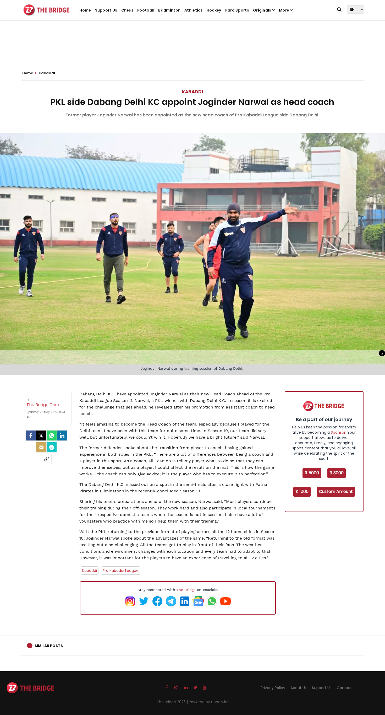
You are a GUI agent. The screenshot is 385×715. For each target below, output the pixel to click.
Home (85, 10)
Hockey (214, 10)
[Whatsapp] (51, 435)
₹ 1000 (302, 491)
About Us (298, 687)
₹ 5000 (312, 473)
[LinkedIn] (62, 435)
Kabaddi (192, 91)
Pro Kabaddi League (121, 570)
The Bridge (186, 590)
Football (145, 10)
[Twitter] (41, 435)
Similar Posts (49, 645)
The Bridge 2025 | (173, 702)
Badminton (169, 10)
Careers (344, 687)
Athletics (193, 10)
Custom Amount (336, 491)
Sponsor (338, 432)
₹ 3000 (336, 473)
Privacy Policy (273, 687)
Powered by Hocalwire (209, 702)
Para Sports (237, 10)
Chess (127, 10)
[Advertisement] (192, 50)
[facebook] (30, 435)
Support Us (106, 10)
